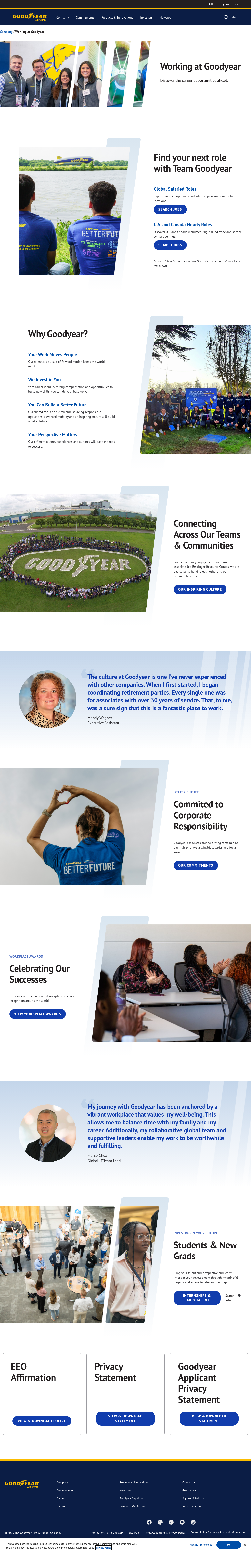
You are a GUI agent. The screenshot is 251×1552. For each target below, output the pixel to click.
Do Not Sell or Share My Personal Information (217, 1532)
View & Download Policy (42, 1421)
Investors (146, 17)
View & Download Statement (125, 1418)
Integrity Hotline (192, 1506)
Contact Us (188, 1482)
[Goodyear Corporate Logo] (30, 17)
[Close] (244, 1544)
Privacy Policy (103, 1547)
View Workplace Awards (37, 1014)
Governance (189, 1490)
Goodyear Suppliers (131, 1498)
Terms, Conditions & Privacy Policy (164, 1532)
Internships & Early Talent (197, 1297)
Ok (228, 1544)
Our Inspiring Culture (200, 589)
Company (62, 17)
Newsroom (167, 17)
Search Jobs (170, 209)
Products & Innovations (117, 17)
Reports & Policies (193, 1498)
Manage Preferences (201, 1544)
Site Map (134, 1532)
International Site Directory (107, 1532)
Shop (234, 17)
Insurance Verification (133, 1506)
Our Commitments (195, 865)
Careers (61, 1498)
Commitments (85, 17)
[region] (125, 1545)
